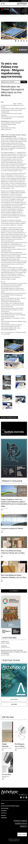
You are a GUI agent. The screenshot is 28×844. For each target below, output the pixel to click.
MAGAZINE (3, 815)
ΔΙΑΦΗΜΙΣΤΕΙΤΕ (23, 826)
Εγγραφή (7, 0)
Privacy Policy (11, 840)
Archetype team (3, 643)
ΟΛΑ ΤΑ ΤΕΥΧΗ (14, 699)
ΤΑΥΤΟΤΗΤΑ (3, 813)
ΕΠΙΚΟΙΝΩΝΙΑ (4, 817)
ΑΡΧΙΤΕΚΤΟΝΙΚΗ (4, 808)
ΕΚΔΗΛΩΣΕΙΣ (3, 810)
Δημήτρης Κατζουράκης (5, 776)
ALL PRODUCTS (14, 591)
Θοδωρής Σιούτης (4, 748)
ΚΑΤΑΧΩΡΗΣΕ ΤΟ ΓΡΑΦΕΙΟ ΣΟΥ (20, 820)
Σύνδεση (3, 0)
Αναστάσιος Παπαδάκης (18, 748)
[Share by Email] (26, 41)
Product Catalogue (22, 834)
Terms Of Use (16, 840)
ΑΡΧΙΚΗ (2, 803)
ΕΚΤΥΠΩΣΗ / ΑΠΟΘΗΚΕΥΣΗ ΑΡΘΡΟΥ (9, 417)
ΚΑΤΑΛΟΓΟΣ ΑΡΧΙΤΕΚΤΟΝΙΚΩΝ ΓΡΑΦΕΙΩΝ (10, 806)
